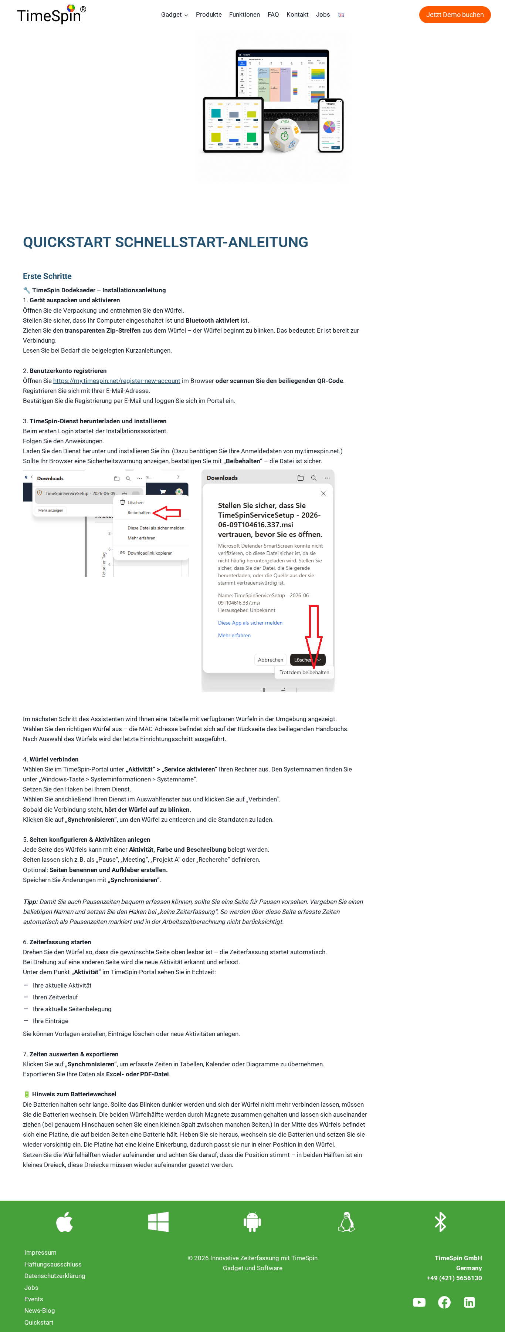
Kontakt (298, 14)
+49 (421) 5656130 (454, 1278)
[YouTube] (419, 1302)
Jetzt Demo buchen (455, 14)
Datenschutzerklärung (54, 1275)
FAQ (273, 14)
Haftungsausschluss (53, 1264)
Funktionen (244, 14)
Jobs (323, 14)
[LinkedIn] (469, 1302)
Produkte (209, 14)
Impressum (40, 1252)
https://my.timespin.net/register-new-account (116, 380)
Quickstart (39, 1322)
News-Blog (39, 1310)
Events (33, 1299)
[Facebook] (444, 1302)
